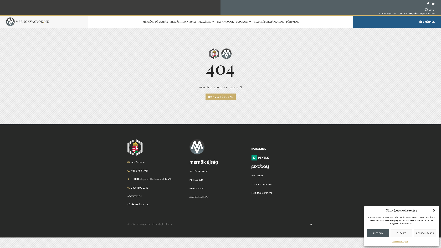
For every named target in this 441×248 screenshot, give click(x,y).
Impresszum (196, 179)
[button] (434, 210)
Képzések (204, 21)
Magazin (242, 21)
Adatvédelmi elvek (199, 196)
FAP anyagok (225, 21)
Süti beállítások (425, 233)
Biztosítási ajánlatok (269, 21)
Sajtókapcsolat (198, 171)
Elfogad (378, 233)
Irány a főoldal (220, 97)
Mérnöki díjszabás (155, 21)
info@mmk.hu (138, 162)
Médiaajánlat (196, 188)
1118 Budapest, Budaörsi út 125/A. (151, 179)
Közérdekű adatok (138, 204)
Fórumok (292, 21)
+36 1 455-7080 (139, 170)
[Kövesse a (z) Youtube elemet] (433, 3)
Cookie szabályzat (400, 241)
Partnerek (257, 175)
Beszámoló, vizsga (183, 21)
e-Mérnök (429, 21)
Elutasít (401, 233)
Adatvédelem (134, 196)
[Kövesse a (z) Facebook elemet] (428, 3)
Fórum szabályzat (262, 192)
